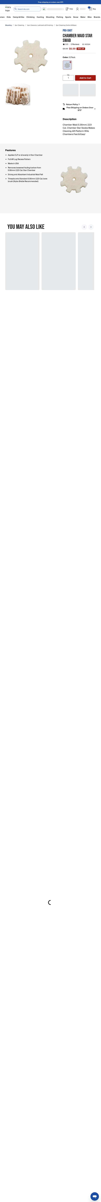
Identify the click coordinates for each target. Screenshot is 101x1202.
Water (82, 17)
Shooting (50, 17)
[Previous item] (84, 227)
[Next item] (91, 227)
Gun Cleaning (19, 25)
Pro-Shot (67, 30)
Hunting (40, 17)
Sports (68, 17)
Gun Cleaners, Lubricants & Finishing (40, 25)
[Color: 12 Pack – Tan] (67, 65)
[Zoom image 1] (31, 55)
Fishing (59, 17)
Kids (9, 17)
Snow (75, 17)
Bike (90, 17)
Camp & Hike (18, 17)
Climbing (30, 17)
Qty (68, 75)
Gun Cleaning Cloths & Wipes (66, 25)
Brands (97, 17)
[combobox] (27, 9)
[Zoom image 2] (17, 95)
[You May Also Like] (49, 261)
